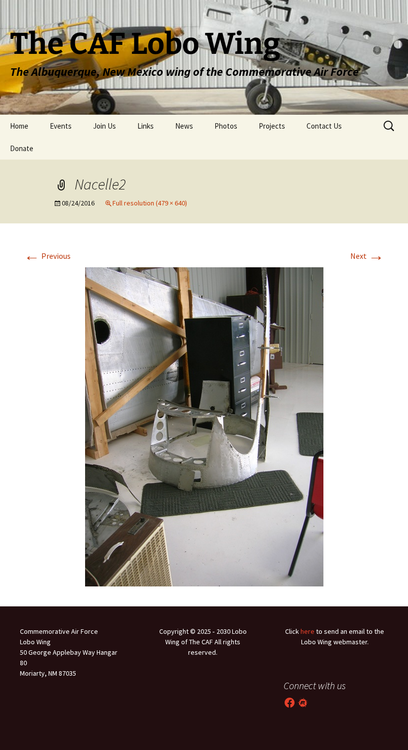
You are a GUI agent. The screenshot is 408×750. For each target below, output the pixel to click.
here (307, 631)
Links (145, 126)
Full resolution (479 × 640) (149, 202)
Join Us (104, 126)
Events (61, 126)
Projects (272, 126)
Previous (47, 256)
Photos (225, 126)
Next (367, 256)
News (184, 126)
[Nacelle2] (204, 426)
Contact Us (324, 126)
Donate (21, 148)
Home (19, 126)
